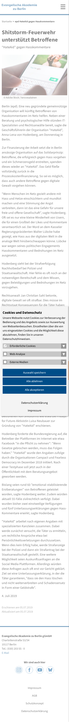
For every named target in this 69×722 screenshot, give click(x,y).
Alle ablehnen (34, 381)
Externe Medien (19, 362)
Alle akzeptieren (34, 390)
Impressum (34, 410)
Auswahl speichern (34, 373)
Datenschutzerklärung (34, 403)
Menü (63, 7)
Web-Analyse (17, 354)
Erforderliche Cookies (23, 346)
